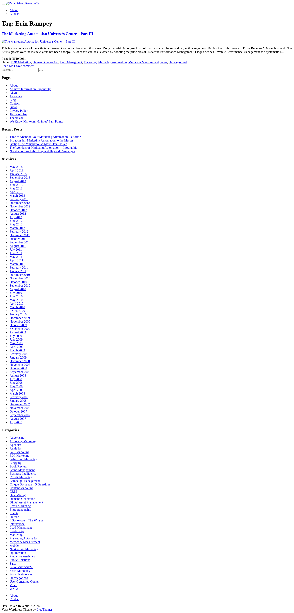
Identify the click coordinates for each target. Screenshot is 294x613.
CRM (13, 491)
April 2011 (16, 260)
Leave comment (24, 66)
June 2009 (16, 339)
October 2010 (18, 282)
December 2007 (20, 404)
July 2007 (16, 422)
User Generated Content (25, 581)
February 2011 (19, 267)
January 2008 (18, 400)
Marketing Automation (112, 62)
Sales (163, 62)
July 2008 (16, 379)
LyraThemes (44, 609)
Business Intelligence (23, 473)
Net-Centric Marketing (24, 549)
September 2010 (20, 285)
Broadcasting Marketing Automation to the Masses (41, 140)
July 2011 (16, 249)
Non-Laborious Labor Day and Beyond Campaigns (42, 151)
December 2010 (20, 274)
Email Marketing (20, 506)
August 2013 (18, 181)
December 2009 (20, 318)
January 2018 (18, 174)
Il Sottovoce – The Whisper (27, 520)
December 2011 (20, 235)
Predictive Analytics (22, 556)
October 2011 (18, 238)
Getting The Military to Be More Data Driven (38, 144)
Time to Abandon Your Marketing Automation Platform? (45, 137)
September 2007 (20, 415)
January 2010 (18, 314)
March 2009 (17, 350)
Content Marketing (21, 488)
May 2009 (16, 343)
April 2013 (16, 192)
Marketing (90, 62)
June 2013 (16, 184)
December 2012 (20, 202)
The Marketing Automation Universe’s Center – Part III (47, 34)
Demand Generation (45, 62)
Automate (16, 96)
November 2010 (20, 278)
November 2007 (20, 408)
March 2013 (17, 195)
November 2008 (20, 364)
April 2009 (16, 346)
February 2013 (19, 199)
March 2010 (17, 307)
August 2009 (18, 332)
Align (13, 92)
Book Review (18, 466)
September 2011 (20, 242)
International (17, 524)
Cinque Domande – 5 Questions (30, 484)
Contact (14, 13)
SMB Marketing (20, 570)
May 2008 (16, 386)
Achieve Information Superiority (30, 89)
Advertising (17, 437)
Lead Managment (71, 62)
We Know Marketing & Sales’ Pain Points (36, 121)
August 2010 (18, 289)
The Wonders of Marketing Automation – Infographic (43, 147)
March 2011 (17, 264)
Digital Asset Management (26, 502)
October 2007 (18, 411)
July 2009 (16, 336)
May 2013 (16, 188)
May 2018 (16, 166)
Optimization (18, 552)
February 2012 (19, 231)
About (14, 10)
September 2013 (20, 177)
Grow (13, 107)
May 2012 (16, 224)
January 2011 (18, 271)
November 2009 (20, 321)
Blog (13, 100)
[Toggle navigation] (3, 4)
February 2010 (19, 310)
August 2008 (18, 375)
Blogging (15, 462)
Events (14, 513)
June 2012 (16, 220)
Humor (14, 516)
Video (13, 585)
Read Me (7, 66)
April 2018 (16, 170)
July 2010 (16, 292)
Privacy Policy (19, 110)
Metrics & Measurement (143, 62)
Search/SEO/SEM (21, 567)
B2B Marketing (21, 62)
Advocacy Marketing (23, 441)
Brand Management (22, 470)
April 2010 (16, 303)
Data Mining (18, 495)
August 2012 (18, 213)
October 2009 (18, 325)
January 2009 (18, 357)
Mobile (14, 545)
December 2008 (20, 361)
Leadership (17, 531)
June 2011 (16, 253)
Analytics (16, 448)
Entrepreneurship (20, 509)
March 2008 (17, 393)
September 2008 (20, 372)
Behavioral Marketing (23, 459)
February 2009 (19, 354)
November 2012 (20, 206)
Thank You (17, 118)
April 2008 (16, 390)
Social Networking (21, 574)
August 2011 (18, 246)
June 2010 (16, 296)
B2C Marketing (19, 455)
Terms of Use (18, 114)
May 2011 (16, 256)
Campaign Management (25, 480)
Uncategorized (178, 62)
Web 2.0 (15, 588)
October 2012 (18, 210)
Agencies (15, 445)
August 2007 (18, 418)
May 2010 (16, 300)
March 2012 (17, 228)
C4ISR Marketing (21, 477)
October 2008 (18, 368)
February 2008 (19, 397)
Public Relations (20, 560)
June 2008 (16, 382)
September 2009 (20, 328)
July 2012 (16, 217)
